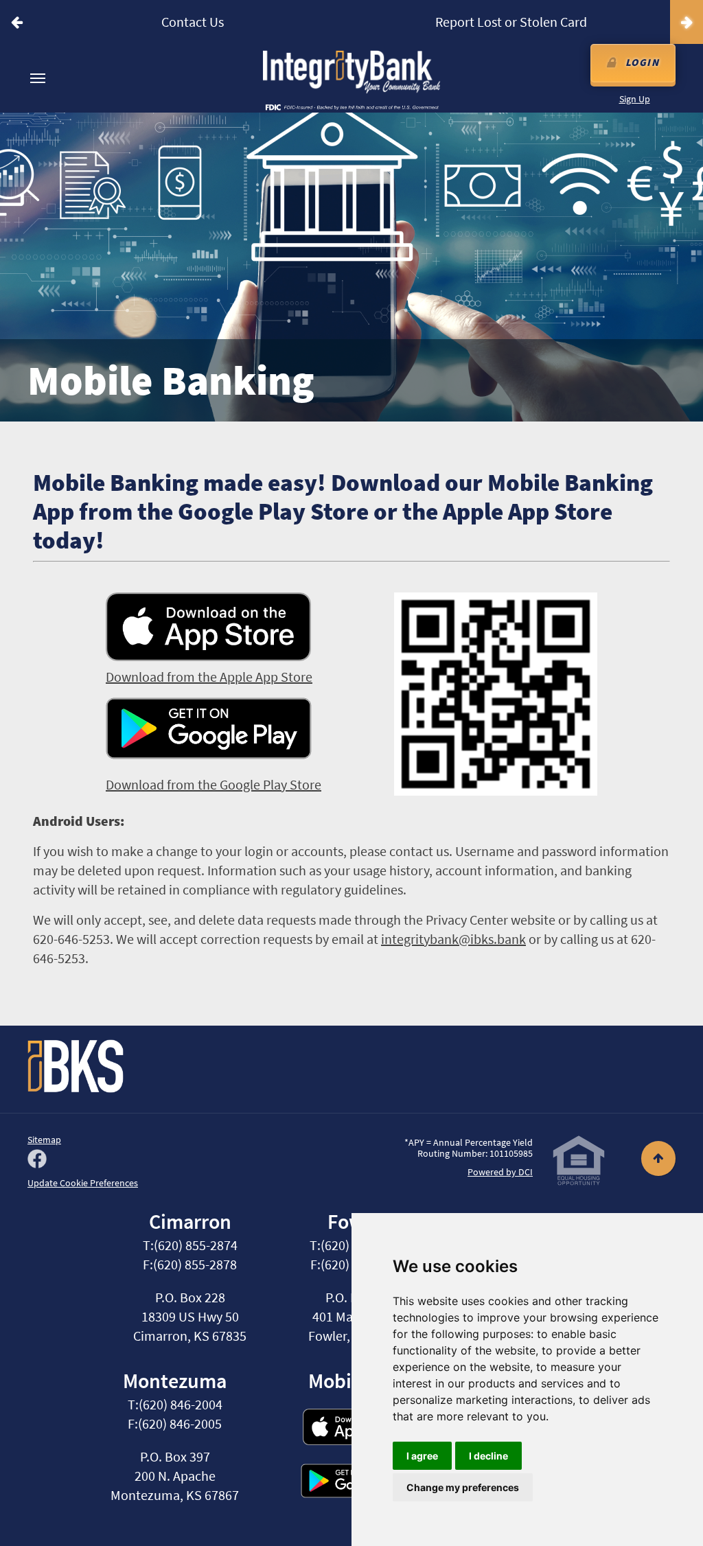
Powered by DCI (500, 1172)
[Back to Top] (643, 1159)
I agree (422, 1456)
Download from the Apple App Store (209, 676)
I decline (488, 1456)
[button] (16, 22)
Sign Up (634, 99)
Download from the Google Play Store (213, 784)
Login (642, 62)
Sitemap (44, 1139)
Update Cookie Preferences (82, 1183)
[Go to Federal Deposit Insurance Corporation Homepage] (351, 106)
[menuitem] (38, 78)
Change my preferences (462, 1487)
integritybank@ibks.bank (453, 938)
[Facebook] (37, 1160)
